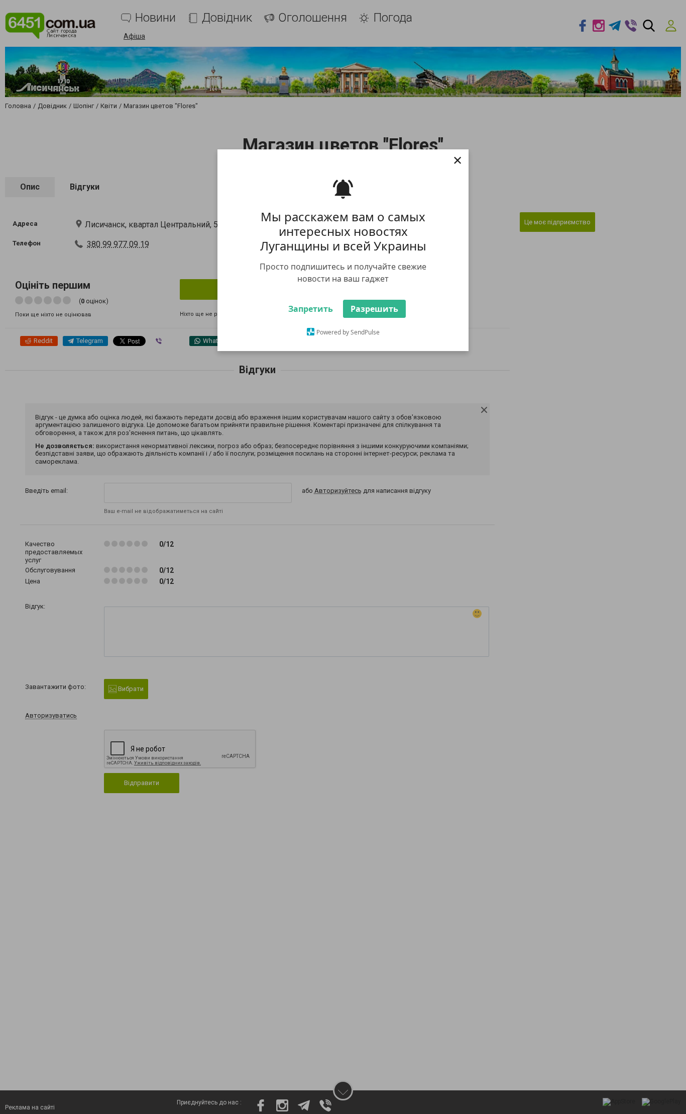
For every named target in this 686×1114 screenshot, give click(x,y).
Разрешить (374, 326)
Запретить (310, 326)
